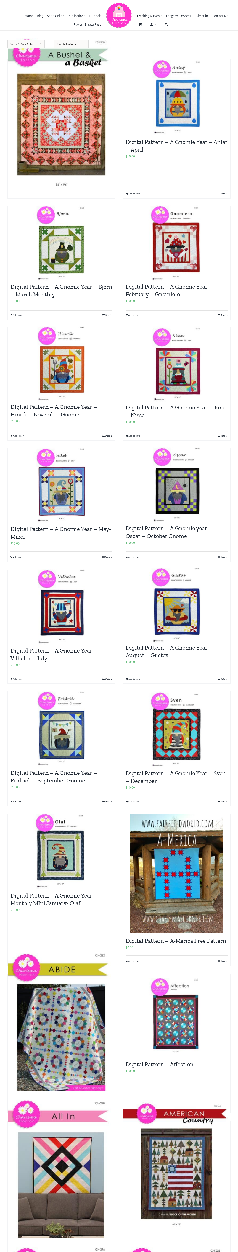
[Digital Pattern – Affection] (176, 1015)
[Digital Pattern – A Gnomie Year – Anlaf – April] (176, 97)
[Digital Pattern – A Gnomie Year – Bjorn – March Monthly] (61, 242)
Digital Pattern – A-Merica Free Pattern (176, 940)
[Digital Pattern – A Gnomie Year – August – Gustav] (176, 605)
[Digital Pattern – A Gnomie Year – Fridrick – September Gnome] (61, 728)
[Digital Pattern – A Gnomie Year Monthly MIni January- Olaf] (61, 851)
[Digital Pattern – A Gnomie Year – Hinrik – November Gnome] (61, 363)
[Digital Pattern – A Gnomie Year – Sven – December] (176, 728)
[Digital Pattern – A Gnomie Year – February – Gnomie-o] (176, 242)
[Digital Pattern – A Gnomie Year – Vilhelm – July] (61, 606)
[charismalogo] (119, 4)
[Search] (164, 24)
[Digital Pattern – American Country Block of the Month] (176, 1165)
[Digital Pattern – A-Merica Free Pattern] (176, 873)
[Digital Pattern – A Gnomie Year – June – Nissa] (176, 364)
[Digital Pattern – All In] (61, 1174)
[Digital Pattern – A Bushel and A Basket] (61, 112)
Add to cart (134, 801)
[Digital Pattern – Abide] (61, 1027)
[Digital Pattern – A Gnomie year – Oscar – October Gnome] (176, 484)
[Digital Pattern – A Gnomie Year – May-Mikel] (61, 485)
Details (224, 801)
